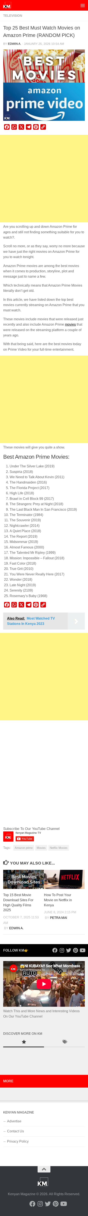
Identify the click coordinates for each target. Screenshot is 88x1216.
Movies (41, 847)
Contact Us (15, 1131)
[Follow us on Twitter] (68, 950)
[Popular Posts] (23, 1042)
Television (12, 15)
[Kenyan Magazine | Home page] (8, 5)
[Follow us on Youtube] (82, 950)
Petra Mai (58, 917)
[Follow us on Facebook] (54, 950)
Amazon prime (24, 847)
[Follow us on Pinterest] (75, 950)
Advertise (14, 1121)
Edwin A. (14, 43)
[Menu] (82, 5)
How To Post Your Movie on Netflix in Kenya (58, 900)
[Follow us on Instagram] (61, 950)
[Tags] (64, 1042)
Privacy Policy (18, 1141)
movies (70, 324)
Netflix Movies (58, 847)
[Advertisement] (44, 178)
